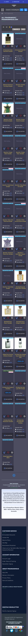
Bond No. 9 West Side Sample (8, 287)
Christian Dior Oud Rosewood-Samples (8, 420)
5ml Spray (20, 58)
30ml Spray (8, 92)
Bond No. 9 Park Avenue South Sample (20, 220)
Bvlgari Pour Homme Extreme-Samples (8, 355)
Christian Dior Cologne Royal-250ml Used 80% (20, 356)
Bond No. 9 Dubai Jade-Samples (8, 153)
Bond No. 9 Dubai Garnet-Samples (20, 120)
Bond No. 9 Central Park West (20, 85)
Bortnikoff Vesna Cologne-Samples (20, 322)
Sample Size (6, 56)
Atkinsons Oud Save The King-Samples (8, 85)
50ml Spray (8, 428)
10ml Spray (8, 58)
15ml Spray (8, 60)
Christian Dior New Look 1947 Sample (20, 388)
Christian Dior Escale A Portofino (8, 388)
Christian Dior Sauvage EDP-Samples (20, 421)
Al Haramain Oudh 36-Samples (20, 50)
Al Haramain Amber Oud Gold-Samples (8, 50)
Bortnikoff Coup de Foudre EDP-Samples (20, 287)
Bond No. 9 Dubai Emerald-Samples (8, 120)
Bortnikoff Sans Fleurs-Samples (8, 322)
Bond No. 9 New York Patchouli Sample (8, 220)
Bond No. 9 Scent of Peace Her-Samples (8, 253)
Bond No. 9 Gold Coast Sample (7, 185)
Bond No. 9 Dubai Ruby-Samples (20, 153)
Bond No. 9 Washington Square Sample (20, 254)
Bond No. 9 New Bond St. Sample (20, 185)
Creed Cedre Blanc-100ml (8, 457)
